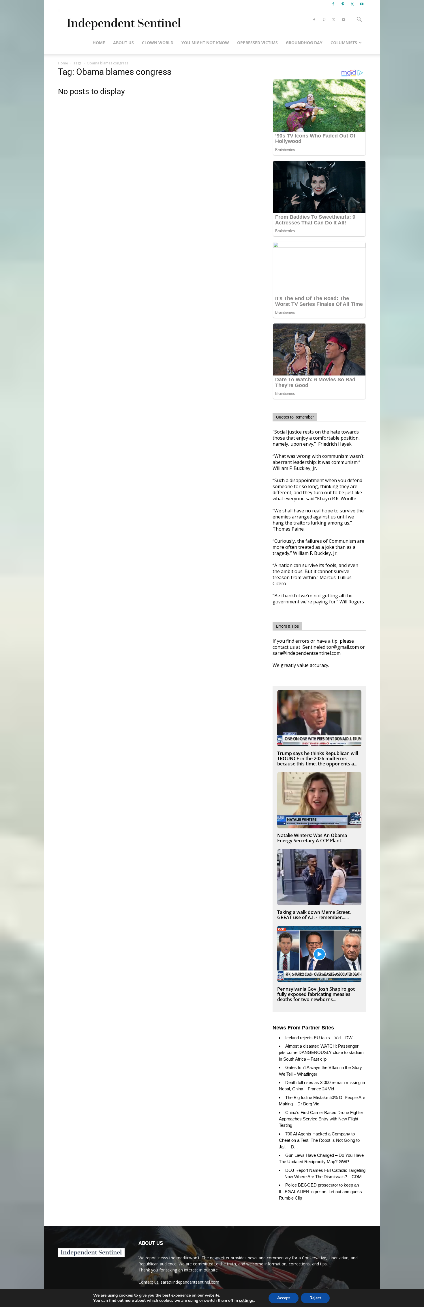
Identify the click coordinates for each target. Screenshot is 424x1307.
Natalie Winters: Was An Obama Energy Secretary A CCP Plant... (312, 838)
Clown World (157, 42)
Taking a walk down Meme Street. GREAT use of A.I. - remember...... (314, 915)
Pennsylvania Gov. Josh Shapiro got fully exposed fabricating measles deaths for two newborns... (316, 994)
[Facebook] (333, 4)
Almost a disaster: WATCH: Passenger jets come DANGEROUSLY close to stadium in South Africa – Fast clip (321, 1052)
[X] (352, 4)
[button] (359, 20)
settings (246, 1300)
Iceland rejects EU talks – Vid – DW (318, 1037)
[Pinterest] (342, 4)
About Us (123, 42)
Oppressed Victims (257, 42)
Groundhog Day (304, 42)
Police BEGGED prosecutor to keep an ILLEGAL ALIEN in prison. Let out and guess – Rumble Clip (322, 1191)
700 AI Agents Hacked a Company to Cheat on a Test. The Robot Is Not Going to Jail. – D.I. (319, 1140)
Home (99, 42)
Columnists (344, 42)
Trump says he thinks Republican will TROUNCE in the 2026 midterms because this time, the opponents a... (317, 758)
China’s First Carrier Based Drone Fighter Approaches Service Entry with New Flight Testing (321, 1119)
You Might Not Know (205, 42)
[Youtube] (361, 4)
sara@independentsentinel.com (190, 1282)
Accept (283, 1298)
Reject (315, 1298)
